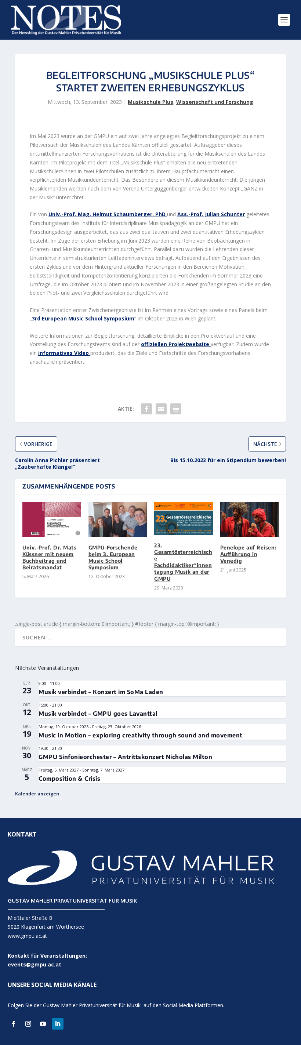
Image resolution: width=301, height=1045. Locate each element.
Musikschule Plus (150, 101)
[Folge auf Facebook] (13, 1024)
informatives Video (64, 352)
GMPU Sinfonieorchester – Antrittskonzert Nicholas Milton (125, 757)
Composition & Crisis (69, 778)
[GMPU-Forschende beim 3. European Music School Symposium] (117, 519)
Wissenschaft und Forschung (214, 101)
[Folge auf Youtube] (43, 1024)
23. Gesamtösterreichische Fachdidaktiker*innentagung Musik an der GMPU (183, 562)
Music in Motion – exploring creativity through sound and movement (141, 735)
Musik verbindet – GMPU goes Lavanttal (98, 713)
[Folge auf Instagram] (28, 1024)
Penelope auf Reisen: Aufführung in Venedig (248, 554)
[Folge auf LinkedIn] (58, 1024)
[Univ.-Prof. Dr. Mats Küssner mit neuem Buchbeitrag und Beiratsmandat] (51, 519)
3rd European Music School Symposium (83, 318)
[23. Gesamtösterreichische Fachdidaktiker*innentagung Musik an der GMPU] (183, 518)
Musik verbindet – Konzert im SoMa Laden (101, 692)
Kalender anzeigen (37, 794)
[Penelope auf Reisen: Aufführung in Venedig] (249, 519)
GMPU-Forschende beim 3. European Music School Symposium (113, 557)
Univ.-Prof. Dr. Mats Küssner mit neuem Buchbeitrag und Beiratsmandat (49, 557)
